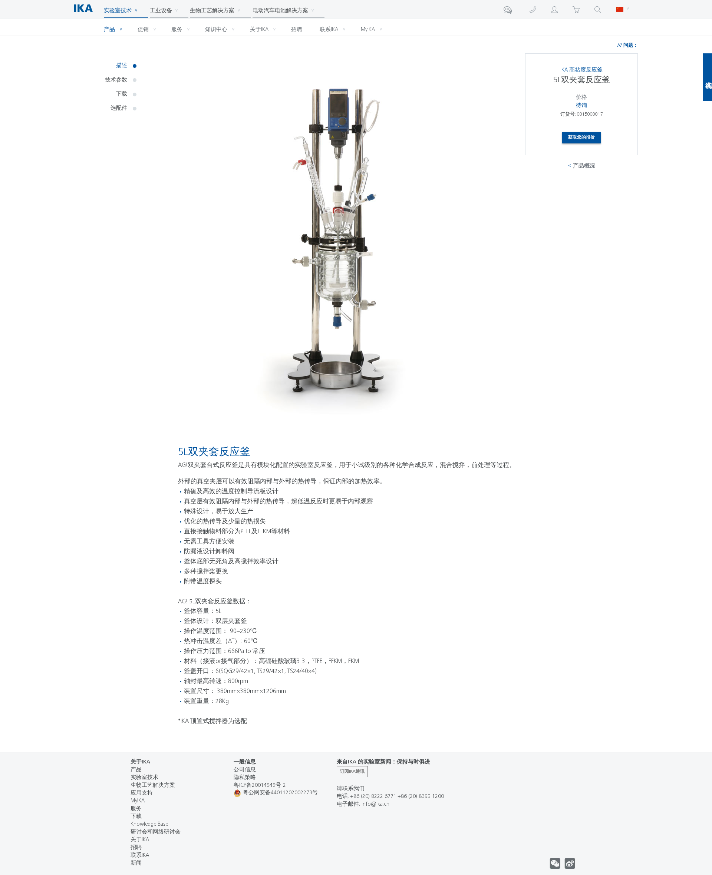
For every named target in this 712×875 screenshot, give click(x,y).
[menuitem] (89, 7)
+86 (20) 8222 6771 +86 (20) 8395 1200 (397, 796)
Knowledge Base (149, 824)
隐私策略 (245, 777)
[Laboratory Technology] (88, 7)
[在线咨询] (509, 11)
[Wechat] (570, 863)
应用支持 (142, 793)
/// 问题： (627, 45)
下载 (121, 94)
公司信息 (245, 770)
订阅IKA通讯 (352, 771)
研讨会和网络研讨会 (156, 832)
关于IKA (140, 840)
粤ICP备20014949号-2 (260, 785)
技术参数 (116, 80)
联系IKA (140, 855)
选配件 (119, 108)
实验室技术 (144, 777)
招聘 (136, 848)
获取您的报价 (581, 137)
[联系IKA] (533, 9)
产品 (136, 770)
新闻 (136, 863)
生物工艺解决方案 (153, 785)
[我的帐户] (554, 9)
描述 (121, 66)
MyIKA (138, 801)
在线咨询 (707, 77)
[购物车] (576, 9)
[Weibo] (555, 863)
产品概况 (584, 166)
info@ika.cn (375, 804)
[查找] (598, 9)
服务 (136, 809)
